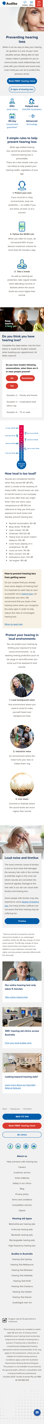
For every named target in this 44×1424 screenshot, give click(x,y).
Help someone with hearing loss (22, 1161)
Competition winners (22, 1204)
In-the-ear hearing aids (22, 1229)
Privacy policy (22, 1194)
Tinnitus (22, 921)
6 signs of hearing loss (22, 89)
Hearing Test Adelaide (22, 1275)
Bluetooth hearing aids (22, 1234)
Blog (22, 1188)
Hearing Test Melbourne (22, 1264)
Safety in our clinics (22, 1183)
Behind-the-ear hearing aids (22, 1223)
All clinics (22, 1134)
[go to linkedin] (18, 1147)
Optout (22, 1210)
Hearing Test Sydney (22, 1259)
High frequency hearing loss (22, 1245)
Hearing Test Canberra (22, 1286)
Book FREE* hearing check (22, 81)
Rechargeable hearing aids (22, 1240)
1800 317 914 (22, 1116)
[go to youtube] (33, 1147)
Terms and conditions (22, 1199)
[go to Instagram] (26, 1147)
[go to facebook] (10, 1147)
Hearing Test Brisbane (22, 1269)
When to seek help (14, 624)
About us (22, 1156)
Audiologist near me (22, 1302)
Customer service (22, 1172)
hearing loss (27, 593)
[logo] (9, 3)
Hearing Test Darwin (22, 1297)
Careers (22, 1167)
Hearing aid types (22, 1218)
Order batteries (22, 1177)
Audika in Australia (22, 1253)
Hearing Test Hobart (22, 1291)
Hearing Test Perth (22, 1280)
